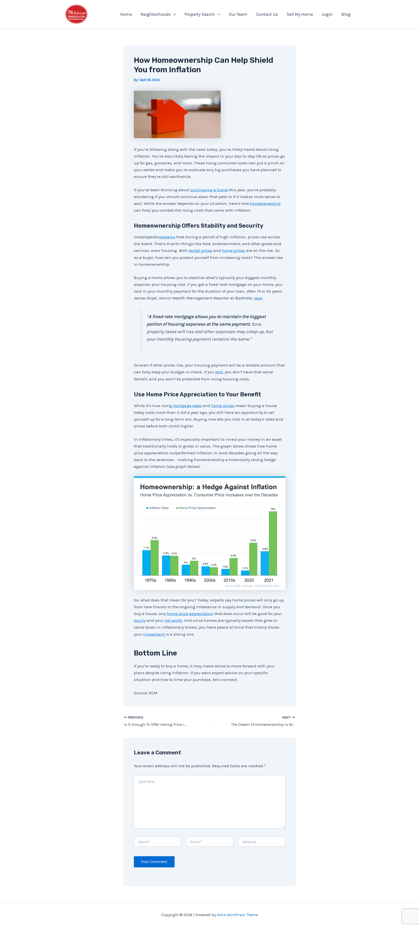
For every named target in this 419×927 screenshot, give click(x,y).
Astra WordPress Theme (237, 914)
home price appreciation (190, 613)
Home (126, 14)
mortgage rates (187, 405)
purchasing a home (209, 189)
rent (219, 371)
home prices (233, 250)
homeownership (265, 203)
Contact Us (267, 14)
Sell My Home (300, 14)
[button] (173, 14)
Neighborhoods (156, 14)
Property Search (200, 14)
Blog (346, 14)
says (258, 298)
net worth (173, 620)
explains (167, 236)
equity (140, 620)
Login (327, 14)
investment (154, 634)
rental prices (200, 250)
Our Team (238, 14)
